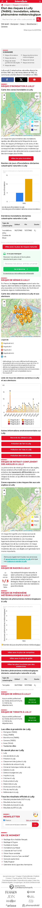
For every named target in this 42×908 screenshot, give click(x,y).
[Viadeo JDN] (31, 901)
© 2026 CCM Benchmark (32, 882)
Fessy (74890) (8, 735)
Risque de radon (10, 65)
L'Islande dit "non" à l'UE (13, 851)
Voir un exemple (32, 820)
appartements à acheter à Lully (18, 559)
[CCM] (31, 892)
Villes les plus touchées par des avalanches (21, 665)
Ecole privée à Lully (10, 781)
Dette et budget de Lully (12, 773)
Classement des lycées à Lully (14, 762)
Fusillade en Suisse (11, 845)
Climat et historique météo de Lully (16, 767)
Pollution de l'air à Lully (21, 444)
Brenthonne (31, 24)
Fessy (22, 24)
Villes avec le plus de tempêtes (21, 652)
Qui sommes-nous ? (9, 876)
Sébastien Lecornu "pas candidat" (16, 856)
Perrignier (14, 24)
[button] (4, 95)
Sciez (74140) (8, 743)
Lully (5, 753)
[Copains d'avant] (11, 901)
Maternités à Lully (10, 784)
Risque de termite (28, 63)
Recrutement (31, 878)
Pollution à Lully (9, 759)
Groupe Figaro (18, 882)
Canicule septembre (11, 859)
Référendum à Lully (10, 792)
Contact (8, 878)
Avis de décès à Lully (11, 756)
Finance (8, 820)
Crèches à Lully (9, 778)
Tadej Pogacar (9, 862)
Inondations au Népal (12, 848)
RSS (25, 878)
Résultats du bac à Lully (12, 802)
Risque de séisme (10, 58)
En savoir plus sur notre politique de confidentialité (18, 273)
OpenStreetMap (28, 135)
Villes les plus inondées (21, 158)
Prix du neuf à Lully (10, 790)
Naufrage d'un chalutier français (15, 840)
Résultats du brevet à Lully (13, 805)
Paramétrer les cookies (25, 880)
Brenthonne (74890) (11, 738)
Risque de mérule (28, 60)
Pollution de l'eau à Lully (21, 450)
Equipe (19, 876)
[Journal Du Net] (11, 896)
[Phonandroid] (31, 905)
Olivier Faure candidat (12, 853)
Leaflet (12, 135)
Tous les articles (17, 878)
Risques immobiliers (21, 5)
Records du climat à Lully (21, 438)
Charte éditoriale (27, 876)
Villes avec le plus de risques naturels (21, 247)
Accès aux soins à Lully (12, 787)
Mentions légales (7, 882)
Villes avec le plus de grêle (21, 658)
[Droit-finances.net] (31, 896)
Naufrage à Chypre (11, 842)
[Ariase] (11, 905)
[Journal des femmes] (11, 892)
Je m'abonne (19, 269)
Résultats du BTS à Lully (12, 808)
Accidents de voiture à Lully (13, 764)
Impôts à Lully (8, 776)
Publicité (36, 876)
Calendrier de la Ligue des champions (18, 865)
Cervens (4, 27)
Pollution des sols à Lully (21, 456)
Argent (8, 5)
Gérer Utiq (36, 880)
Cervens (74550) (9, 740)
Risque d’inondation (11, 55)
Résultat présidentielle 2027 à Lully (16, 799)
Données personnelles (9, 880)
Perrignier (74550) (10, 732)
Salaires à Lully (8, 770)
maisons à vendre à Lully (17, 561)
